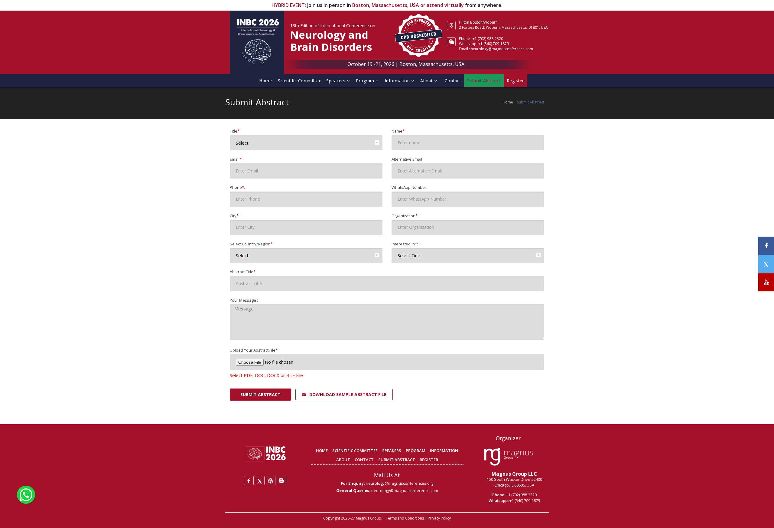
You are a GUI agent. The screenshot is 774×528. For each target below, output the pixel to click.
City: (234, 215)
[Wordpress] (270, 480)
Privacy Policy (439, 518)
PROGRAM (415, 450)
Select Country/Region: (252, 244)
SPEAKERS (391, 450)
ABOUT (343, 459)
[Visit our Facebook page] (766, 246)
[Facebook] (249, 480)
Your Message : (244, 300)
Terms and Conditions (405, 518)
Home (265, 81)
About (427, 81)
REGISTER (429, 459)
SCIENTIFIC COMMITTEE (355, 450)
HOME (322, 450)
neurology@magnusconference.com (502, 48)
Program (366, 81)
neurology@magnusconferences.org (399, 483)
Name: (398, 131)
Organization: (405, 215)
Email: (236, 159)
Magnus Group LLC (514, 474)
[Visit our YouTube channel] (766, 282)
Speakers (336, 81)
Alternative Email (407, 159)
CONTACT (364, 459)
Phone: (237, 187)
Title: (235, 131)
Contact (453, 81)
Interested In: (405, 244)
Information (398, 81)
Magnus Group (368, 518)
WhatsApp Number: (409, 187)
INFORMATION (444, 450)
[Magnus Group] (508, 457)
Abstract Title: (243, 271)
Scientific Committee (299, 81)
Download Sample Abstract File (347, 394)
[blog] (281, 480)
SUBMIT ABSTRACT (396, 459)
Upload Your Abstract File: (254, 350)
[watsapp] (26, 494)
